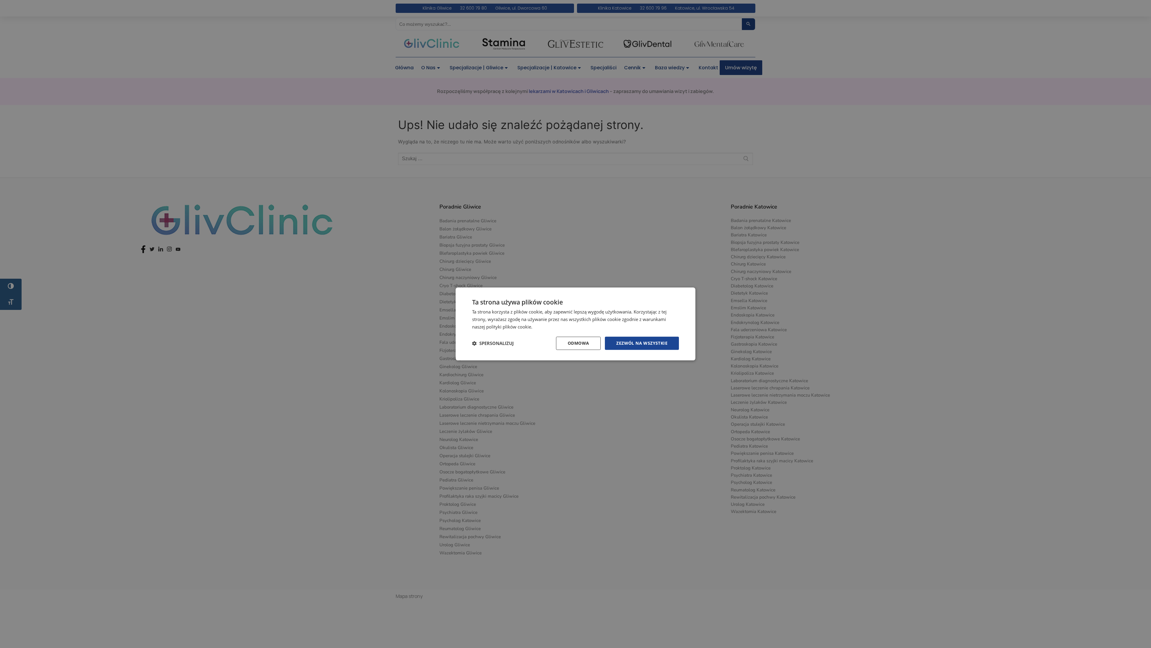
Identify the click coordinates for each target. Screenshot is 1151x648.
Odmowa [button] (578, 343)
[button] (493, 343)
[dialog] (575, 323)
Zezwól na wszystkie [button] (642, 343)
